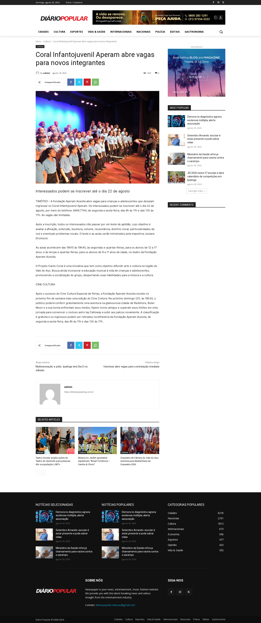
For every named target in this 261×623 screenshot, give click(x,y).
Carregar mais (195, 190)
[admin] (38, 73)
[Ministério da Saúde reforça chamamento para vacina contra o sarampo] (176, 159)
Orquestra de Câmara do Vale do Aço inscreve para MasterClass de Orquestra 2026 (139, 461)
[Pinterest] (87, 82)
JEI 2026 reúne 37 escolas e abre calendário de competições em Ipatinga (205, 176)
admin (46, 73)
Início (38, 41)
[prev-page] (38, 473)
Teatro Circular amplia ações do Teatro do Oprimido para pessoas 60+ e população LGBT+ (53, 461)
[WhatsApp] (95, 82)
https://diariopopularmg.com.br (79, 392)
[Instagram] (218, 3)
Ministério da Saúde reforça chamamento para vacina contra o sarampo (205, 158)
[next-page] (43, 473)
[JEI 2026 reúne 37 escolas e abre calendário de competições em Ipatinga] (176, 177)
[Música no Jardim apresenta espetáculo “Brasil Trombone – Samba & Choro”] (97, 440)
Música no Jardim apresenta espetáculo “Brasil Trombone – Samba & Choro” (94, 461)
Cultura (47, 41)
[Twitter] (223, 3)
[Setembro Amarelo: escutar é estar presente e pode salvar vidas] (176, 140)
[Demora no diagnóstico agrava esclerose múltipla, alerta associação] (176, 121)
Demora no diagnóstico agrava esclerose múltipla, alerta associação (204, 120)
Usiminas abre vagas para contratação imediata (131, 366)
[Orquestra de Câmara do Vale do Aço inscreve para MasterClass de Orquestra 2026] (139, 440)
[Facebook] (213, 3)
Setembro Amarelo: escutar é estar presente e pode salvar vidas (204, 139)
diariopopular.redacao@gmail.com (115, 605)
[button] (221, 31)
